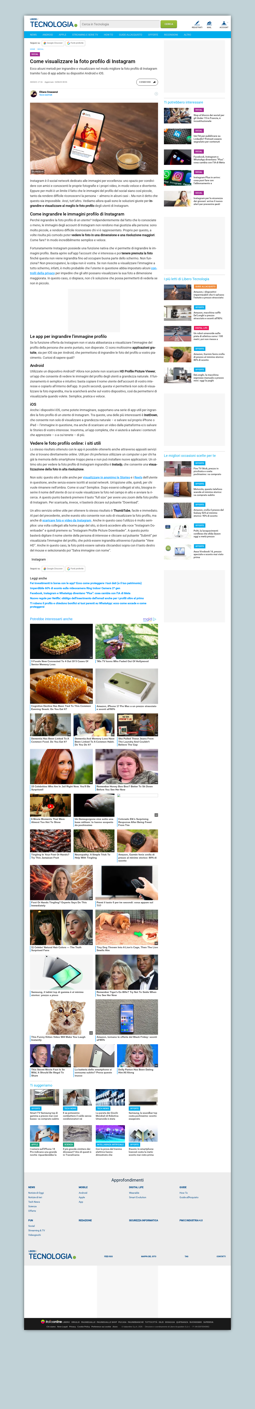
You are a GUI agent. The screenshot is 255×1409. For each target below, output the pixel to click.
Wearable (134, 1192)
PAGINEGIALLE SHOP (107, 1322)
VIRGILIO (75, 1322)
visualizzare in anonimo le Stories (106, 477)
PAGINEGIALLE (88, 1322)
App (81, 1201)
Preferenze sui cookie (101, 1327)
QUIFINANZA (182, 1322)
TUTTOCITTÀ (151, 1322)
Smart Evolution (137, 1197)
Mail (209, 27)
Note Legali (62, 1327)
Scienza (32, 1206)
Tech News (34, 1201)
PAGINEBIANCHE (136, 1322)
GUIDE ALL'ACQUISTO (130, 34)
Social (31, 1226)
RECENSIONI (171, 34)
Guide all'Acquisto (189, 1197)
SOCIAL (40, 49)
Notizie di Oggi (36, 1192)
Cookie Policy (83, 1327)
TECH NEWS (70, 1108)
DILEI (161, 1322)
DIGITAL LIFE (201, 328)
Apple (82, 1197)
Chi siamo (51, 1327)
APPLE (62, 34)
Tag (186, 1256)
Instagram (39, 559)
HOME (32, 49)
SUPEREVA (208, 1322)
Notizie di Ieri (35, 1197)
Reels (138, 477)
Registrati (197, 27)
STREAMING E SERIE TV (85, 34)
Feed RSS (108, 1256)
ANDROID (47, 34)
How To (184, 1192)
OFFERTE (153, 34)
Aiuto (115, 1327)
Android (83, 1192)
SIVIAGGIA (170, 1322)
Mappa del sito (148, 1256)
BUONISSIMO (196, 1322)
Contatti (221, 1256)
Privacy (72, 1327)
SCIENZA (68, 1144)
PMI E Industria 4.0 (191, 1220)
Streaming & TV (36, 1230)
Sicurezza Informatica (143, 1220)
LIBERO (66, 1322)
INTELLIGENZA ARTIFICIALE (110, 1144)
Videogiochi (34, 1235)
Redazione (85, 1220)
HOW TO (108, 34)
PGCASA (122, 1322)
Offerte (32, 1210)
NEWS (33, 34)
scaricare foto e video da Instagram (66, 520)
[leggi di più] (156, 94)
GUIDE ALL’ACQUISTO (205, 286)
